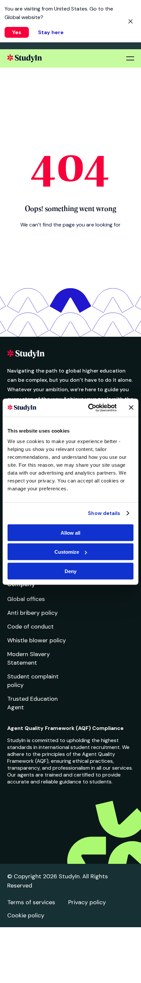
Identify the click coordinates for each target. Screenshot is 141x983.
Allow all (70, 532)
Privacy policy (87, 902)
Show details (104, 513)
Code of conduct (30, 626)
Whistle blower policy (36, 640)
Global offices (26, 599)
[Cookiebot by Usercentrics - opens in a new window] (89, 407)
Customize (66, 552)
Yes (16, 32)
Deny (70, 571)
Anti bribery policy (32, 613)
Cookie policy (25, 915)
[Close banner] (131, 407)
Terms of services (31, 902)
